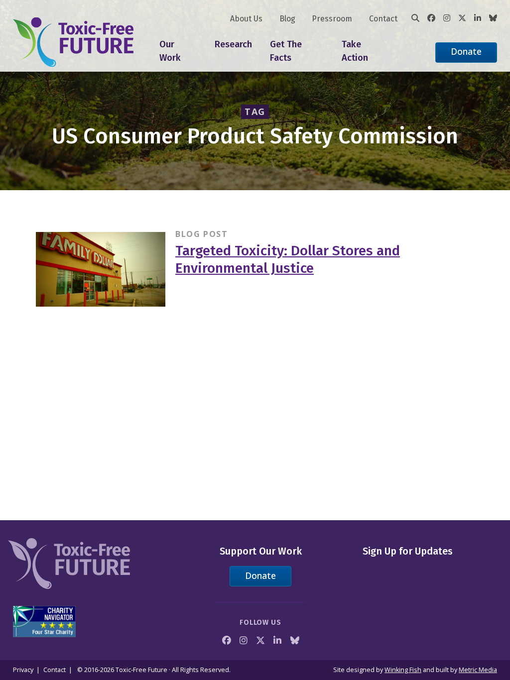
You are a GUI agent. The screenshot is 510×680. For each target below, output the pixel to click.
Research (233, 44)
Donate (466, 51)
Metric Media (478, 670)
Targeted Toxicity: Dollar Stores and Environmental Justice (287, 259)
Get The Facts (286, 51)
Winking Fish (402, 670)
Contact (383, 18)
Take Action (355, 51)
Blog (287, 18)
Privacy (23, 670)
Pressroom (332, 18)
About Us (246, 18)
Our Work (170, 51)
